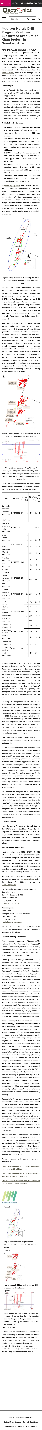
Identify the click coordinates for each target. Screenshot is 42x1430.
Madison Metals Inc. (13, 53)
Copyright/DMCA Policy (14, 1426)
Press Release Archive (24, 1418)
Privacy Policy (31, 1426)
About (11, 1418)
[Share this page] (39, 19)
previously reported (12, 186)
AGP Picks (5, 3)
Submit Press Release (12, 1422)
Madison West (7, 73)
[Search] (28, 19)
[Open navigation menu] (4, 19)
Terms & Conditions (30, 1422)
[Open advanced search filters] (33, 19)
